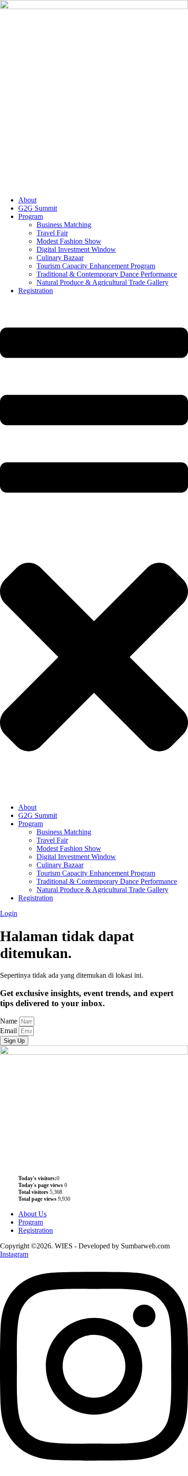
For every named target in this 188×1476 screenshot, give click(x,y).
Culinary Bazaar (60, 257)
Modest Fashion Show (69, 241)
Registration (35, 290)
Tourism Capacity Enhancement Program (96, 266)
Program (30, 216)
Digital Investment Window (76, 249)
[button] (94, 549)
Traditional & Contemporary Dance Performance (107, 274)
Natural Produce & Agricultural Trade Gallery (102, 282)
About (27, 200)
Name (9, 1021)
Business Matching (64, 225)
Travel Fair (52, 233)
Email (9, 1031)
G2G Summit (37, 208)
